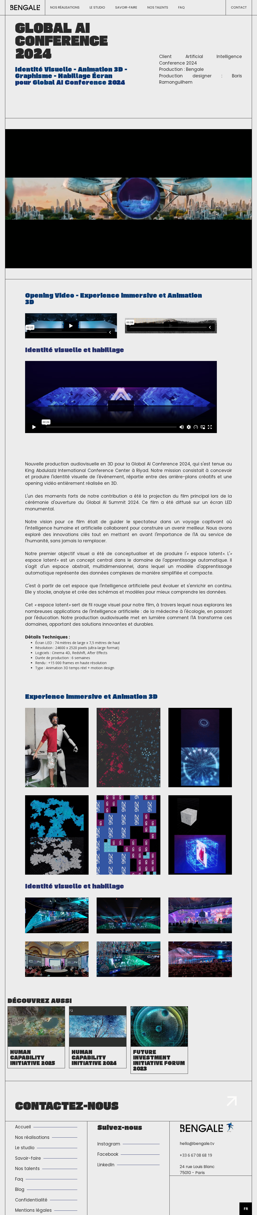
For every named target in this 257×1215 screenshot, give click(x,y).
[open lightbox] (57, 747)
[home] (25, 8)
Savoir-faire (126, 7)
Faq (181, 7)
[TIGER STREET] (230, 1127)
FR (246, 1208)
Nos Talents (157, 7)
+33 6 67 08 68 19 (196, 1155)
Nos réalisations (65, 7)
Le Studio (97, 7)
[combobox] (245, 1208)
